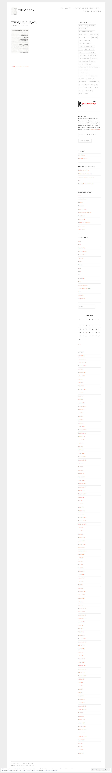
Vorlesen (89, 90)
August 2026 (81, 355)
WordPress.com (28, 765)
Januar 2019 (81, 453)
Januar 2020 (81, 426)
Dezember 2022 (82, 372)
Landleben (88, 64)
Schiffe (81, 79)
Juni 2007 (80, 743)
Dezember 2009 (82, 665)
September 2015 (82, 551)
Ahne (79, 195)
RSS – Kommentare (82, 158)
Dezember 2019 (82, 429)
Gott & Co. (80, 258)
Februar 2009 (81, 699)
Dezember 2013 (82, 591)
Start (62, 8)
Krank (79, 268)
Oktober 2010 (81, 645)
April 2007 (80, 750)
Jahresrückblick (84, 58)
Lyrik (79, 275)
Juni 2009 (80, 686)
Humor (79, 261)
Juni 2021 (80, 392)
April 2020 (80, 419)
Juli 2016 (80, 527)
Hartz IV (81, 52)
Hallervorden (89, 49)
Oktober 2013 (81, 595)
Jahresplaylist (92, 55)
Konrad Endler (84, 61)
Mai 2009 (80, 689)
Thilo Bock (26, 10)
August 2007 (81, 739)
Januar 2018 (81, 480)
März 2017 (81, 507)
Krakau (93, 61)
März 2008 (81, 716)
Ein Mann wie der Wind (83, 170)
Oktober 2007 (81, 733)
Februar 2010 (81, 659)
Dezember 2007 (82, 726)
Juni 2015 (80, 561)
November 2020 (82, 409)
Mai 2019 (80, 446)
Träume (81, 90)
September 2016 (82, 524)
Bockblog (68, 8)
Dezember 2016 (82, 517)
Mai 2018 (80, 466)
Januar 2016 (81, 541)
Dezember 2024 (82, 359)
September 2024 (82, 362)
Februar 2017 (81, 510)
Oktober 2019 (81, 436)
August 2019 (81, 440)
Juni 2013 (80, 601)
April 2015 (80, 568)
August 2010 (81, 648)
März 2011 (81, 632)
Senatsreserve (94, 82)
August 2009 (81, 679)
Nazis (80, 70)
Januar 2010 (81, 662)
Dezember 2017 (82, 483)
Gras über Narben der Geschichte (86, 177)
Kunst (79, 271)
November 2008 (82, 706)
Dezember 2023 (82, 365)
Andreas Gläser (82, 199)
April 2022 (80, 382)
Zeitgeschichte (81, 298)
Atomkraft (92, 25)
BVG (89, 37)
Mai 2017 (80, 500)
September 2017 (82, 493)
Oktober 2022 (81, 376)
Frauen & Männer (82, 254)
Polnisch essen (84, 73)
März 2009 (81, 696)
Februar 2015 (81, 571)
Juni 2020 (80, 413)
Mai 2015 (80, 564)
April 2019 (80, 450)
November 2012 (82, 608)
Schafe (95, 76)
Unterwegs (80, 295)
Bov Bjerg (80, 202)
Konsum (80, 265)
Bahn (80, 34)
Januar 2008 (81, 723)
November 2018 (82, 460)
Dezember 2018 (82, 456)
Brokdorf (82, 37)
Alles (79, 241)
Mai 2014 (80, 584)
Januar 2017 (81, 514)
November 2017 (82, 487)
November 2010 (82, 642)
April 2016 (80, 534)
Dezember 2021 (82, 389)
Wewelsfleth (83, 93)
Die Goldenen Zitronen (86, 46)
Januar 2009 (81, 702)
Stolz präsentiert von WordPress (22, 763)
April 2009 (80, 692)
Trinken (95, 87)
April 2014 (80, 588)
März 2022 (81, 386)
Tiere (80, 87)
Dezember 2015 (82, 544)
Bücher (94, 37)
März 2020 (81, 423)
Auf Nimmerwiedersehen (87, 31)
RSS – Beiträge (81, 155)
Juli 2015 (80, 557)
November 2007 (82, 729)
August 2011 (81, 622)
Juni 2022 (80, 379)
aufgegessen (83, 28)
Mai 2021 (80, 396)
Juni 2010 (80, 655)
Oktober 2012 (81, 611)
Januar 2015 (81, 574)
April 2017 (80, 504)
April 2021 (80, 399)
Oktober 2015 (81, 547)
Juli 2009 (80, 682)
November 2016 (82, 520)
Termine (85, 8)
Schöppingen (83, 82)
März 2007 (81, 753)
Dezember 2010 (82, 638)
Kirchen (94, 58)
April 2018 (80, 470)
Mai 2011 (80, 628)
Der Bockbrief (82, 116)
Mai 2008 (80, 712)
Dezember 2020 (82, 406)
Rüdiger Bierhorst (85, 76)
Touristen (87, 87)
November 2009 (82, 669)
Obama (86, 70)
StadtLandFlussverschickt (84, 288)
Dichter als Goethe (85, 43)
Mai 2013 (80, 605)
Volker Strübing (81, 229)
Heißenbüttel (90, 52)
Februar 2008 (81, 719)
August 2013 (81, 598)
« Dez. (79, 344)
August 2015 (81, 554)
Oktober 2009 (81, 672)
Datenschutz (96, 11)
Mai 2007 (80, 746)
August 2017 (81, 497)
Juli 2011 (80, 625)
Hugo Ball (82, 55)
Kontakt (98, 8)
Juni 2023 (80, 369)
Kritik (81, 64)
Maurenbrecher (94, 67)
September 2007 (82, 736)
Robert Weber (81, 226)
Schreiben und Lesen (83, 285)
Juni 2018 (80, 463)
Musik (79, 281)
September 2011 (82, 618)
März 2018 (81, 473)
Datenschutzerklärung (95, 129)
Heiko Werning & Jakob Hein (84, 212)
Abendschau (83, 25)
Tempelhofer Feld (91, 84)
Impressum (86, 11)
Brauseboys (94, 34)
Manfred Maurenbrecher (83, 222)
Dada (80, 40)
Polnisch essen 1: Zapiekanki (85, 173)
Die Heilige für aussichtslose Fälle (86, 183)
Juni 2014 (80, 581)
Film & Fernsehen (82, 251)
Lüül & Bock (83, 67)
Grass (81, 49)
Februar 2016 (81, 537)
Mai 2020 (80, 416)
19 (86, 332)
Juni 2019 (80, 443)
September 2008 (82, 709)
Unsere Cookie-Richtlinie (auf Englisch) (49, 770)
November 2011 (82, 615)
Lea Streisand (81, 219)
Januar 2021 (81, 403)
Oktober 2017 (81, 490)
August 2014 (81, 578)
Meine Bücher (81, 278)
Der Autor (77, 8)
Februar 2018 (81, 477)
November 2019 (82, 433)
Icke (79, 180)
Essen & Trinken (82, 248)
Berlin (86, 34)
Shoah (81, 84)
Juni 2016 (80, 530)
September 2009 (82, 675)
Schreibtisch (90, 79)
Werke (91, 8)
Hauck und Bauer (82, 209)
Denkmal (87, 40)
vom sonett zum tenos (20, 66)
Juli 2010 (80, 652)
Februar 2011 (81, 635)
